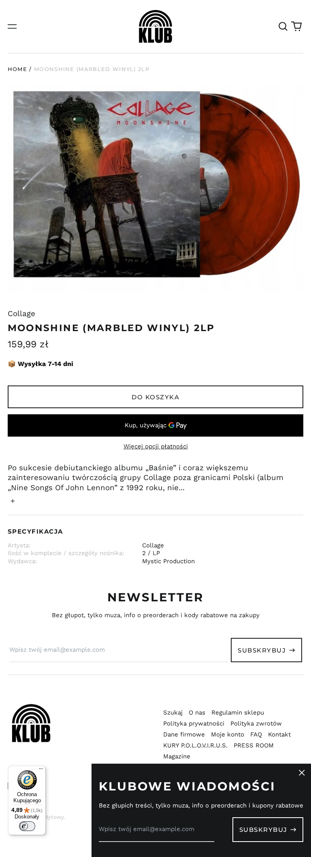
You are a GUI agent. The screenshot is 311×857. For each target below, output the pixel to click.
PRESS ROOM (254, 745)
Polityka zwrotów (256, 723)
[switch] (27, 826)
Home (17, 69)
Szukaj (173, 712)
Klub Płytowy (47, 817)
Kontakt (279, 734)
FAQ (256, 734)
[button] (283, 26)
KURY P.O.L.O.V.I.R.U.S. (195, 745)
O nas (197, 712)
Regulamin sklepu (237, 712)
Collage (21, 313)
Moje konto (227, 734)
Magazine (176, 756)
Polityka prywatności (193, 723)
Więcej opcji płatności (156, 446)
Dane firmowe (184, 734)
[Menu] (41, 770)
